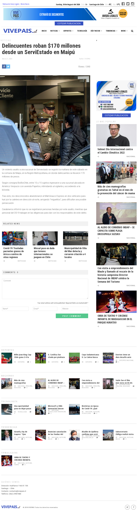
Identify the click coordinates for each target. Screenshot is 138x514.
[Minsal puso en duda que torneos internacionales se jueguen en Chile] (45, 238)
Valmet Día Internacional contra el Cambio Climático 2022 (115, 150)
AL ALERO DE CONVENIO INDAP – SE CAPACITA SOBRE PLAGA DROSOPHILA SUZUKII (116, 230)
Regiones (17, 387)
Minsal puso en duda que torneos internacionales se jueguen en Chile (44, 253)
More (123, 30)
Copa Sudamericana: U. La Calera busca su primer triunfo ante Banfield (90, 358)
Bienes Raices (25, 4)
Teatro (16, 464)
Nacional (131, 156)
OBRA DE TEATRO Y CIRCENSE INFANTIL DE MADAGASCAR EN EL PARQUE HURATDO (115, 319)
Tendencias (110, 30)
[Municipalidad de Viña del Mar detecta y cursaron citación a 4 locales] (75, 238)
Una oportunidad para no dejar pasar (22, 407)
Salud (16, 439)
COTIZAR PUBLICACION (69, 23)
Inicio (44, 30)
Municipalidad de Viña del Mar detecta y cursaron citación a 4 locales (75, 253)
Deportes (67, 30)
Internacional (124, 384)
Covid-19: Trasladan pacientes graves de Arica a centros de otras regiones (13, 253)
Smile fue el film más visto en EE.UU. (124, 381)
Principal (29, 386)
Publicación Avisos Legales (11, 4)
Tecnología (82, 30)
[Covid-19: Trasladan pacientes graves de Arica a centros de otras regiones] (14, 238)
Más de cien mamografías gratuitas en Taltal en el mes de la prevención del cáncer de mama (116, 190)
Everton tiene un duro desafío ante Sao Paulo (123, 357)
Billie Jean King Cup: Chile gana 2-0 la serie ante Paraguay (23, 357)
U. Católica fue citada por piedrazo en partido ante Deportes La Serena (56, 358)
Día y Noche (95, 30)
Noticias (54, 30)
